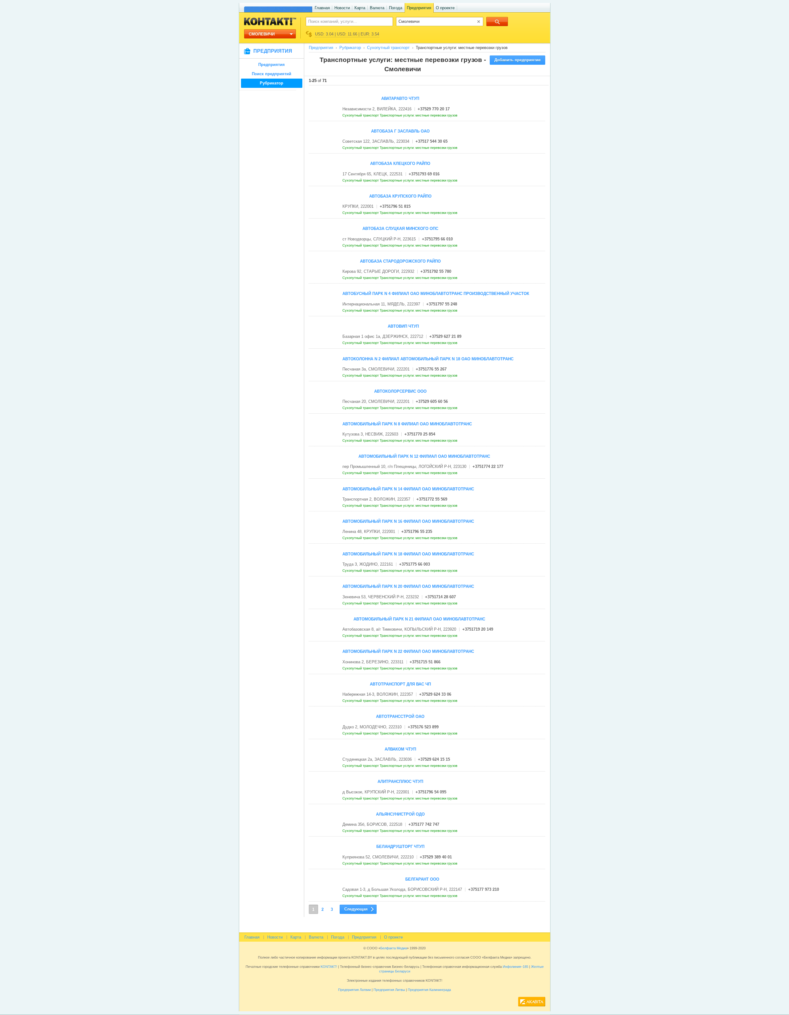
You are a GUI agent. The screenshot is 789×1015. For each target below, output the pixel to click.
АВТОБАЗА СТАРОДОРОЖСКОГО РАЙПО (400, 261)
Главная (322, 8)
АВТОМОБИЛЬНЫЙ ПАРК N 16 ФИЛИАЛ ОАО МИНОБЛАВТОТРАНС (408, 521)
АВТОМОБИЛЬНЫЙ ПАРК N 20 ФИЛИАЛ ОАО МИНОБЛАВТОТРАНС (408, 586)
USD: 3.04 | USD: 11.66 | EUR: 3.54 (347, 34)
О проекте (445, 8)
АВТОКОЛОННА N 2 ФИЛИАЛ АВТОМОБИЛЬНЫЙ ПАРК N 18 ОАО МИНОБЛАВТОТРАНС (427, 359)
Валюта (377, 8)
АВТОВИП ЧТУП (403, 326)
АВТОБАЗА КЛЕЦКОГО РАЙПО (400, 163)
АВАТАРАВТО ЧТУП (400, 98)
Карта (359, 8)
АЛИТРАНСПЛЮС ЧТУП (400, 781)
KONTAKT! (328, 966)
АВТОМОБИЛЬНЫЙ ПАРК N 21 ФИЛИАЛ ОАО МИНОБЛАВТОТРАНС (419, 619)
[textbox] (346, 21)
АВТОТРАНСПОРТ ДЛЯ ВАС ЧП (400, 684)
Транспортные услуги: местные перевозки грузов (419, 115)
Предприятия (419, 8)
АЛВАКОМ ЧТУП (400, 749)
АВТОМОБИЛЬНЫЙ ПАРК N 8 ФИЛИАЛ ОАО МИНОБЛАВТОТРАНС (407, 424)
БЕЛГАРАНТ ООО (422, 879)
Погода (395, 8)
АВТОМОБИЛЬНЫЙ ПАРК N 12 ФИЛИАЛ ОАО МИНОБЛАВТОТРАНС (424, 456)
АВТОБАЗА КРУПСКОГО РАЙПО (400, 196)
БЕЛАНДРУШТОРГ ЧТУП (400, 846)
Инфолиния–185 (515, 966)
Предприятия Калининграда (429, 990)
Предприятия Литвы (389, 990)
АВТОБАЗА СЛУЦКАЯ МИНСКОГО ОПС (400, 228)
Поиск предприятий (271, 74)
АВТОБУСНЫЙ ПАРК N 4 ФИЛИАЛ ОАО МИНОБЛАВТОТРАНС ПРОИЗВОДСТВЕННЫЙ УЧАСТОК (435, 293)
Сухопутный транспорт (388, 47)
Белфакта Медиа (393, 948)
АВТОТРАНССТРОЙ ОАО (400, 716)
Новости (342, 8)
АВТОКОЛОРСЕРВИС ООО (400, 391)
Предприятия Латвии (354, 990)
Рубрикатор (271, 83)
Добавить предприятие (517, 60)
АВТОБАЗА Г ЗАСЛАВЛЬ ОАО (400, 131)
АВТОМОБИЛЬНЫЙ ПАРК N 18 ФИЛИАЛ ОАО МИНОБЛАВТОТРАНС (408, 554)
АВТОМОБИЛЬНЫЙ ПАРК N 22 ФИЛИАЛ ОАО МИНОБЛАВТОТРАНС (408, 651)
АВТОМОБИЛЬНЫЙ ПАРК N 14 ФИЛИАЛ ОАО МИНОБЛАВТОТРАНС (408, 489)
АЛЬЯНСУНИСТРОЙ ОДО (400, 814)
